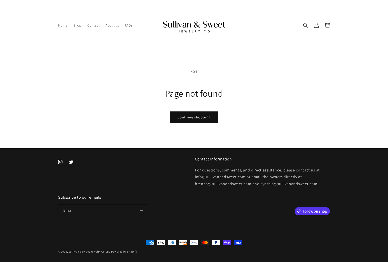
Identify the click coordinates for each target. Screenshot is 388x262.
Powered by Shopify (124, 251)
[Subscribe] (141, 210)
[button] (305, 25)
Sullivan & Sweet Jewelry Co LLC (89, 251)
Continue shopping (194, 117)
